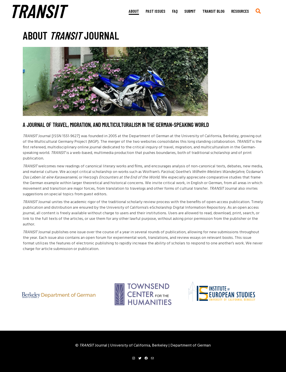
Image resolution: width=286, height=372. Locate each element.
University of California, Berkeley (139, 345)
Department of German (190, 345)
